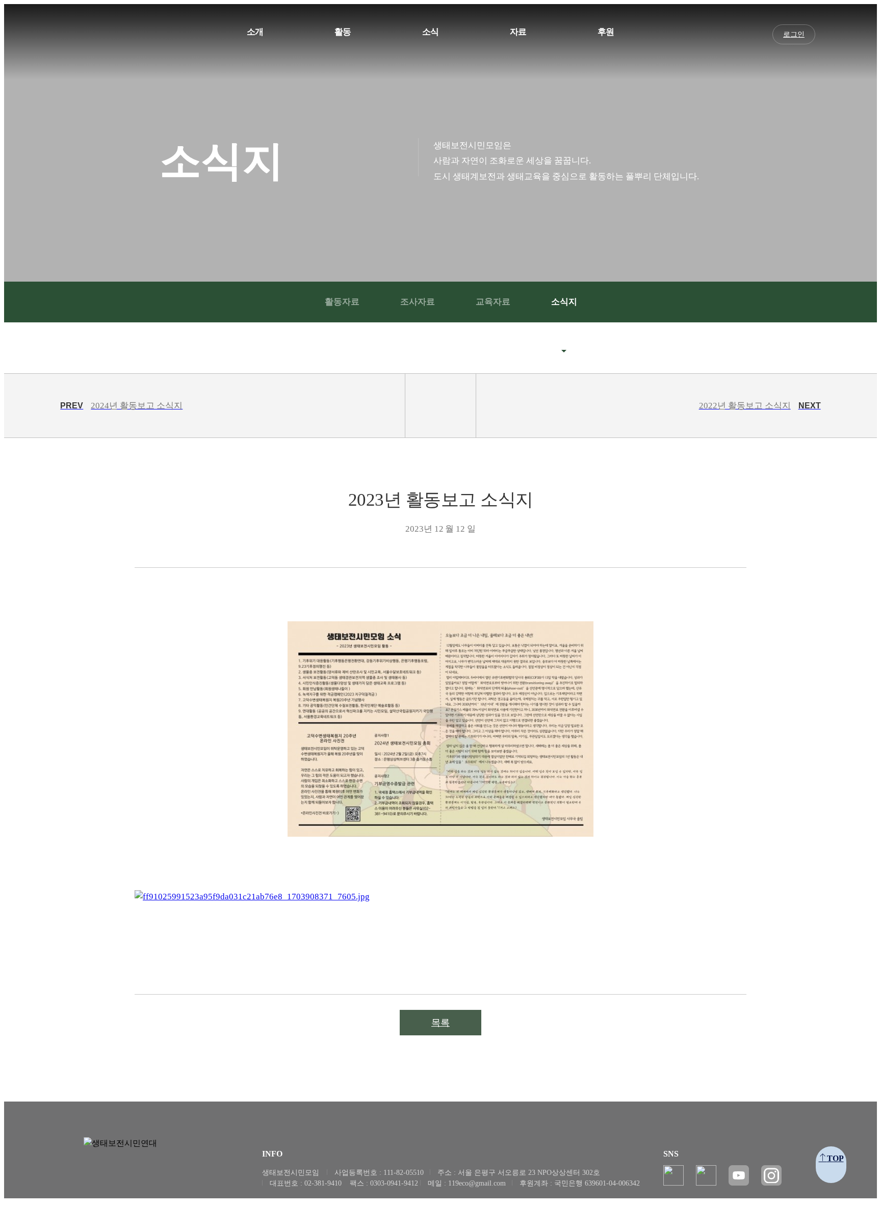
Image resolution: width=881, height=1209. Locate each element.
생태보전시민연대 (114, 39)
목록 (440, 1023)
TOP (835, 1158)
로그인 (794, 34)
